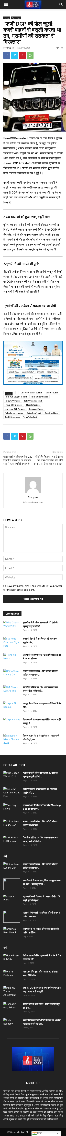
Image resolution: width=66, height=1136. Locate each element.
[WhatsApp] (30, 55)
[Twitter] (14, 55)
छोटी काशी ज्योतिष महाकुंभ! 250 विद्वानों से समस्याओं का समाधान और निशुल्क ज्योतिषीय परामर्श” (17, 460)
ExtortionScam (52, 392)
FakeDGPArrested (12, 400)
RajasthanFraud (34, 413)
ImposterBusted (36, 409)
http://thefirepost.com (33, 502)
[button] (5, 4)
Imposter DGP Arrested (15, 409)
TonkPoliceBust (30, 417)
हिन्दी (39, 1133)
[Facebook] (6, 55)
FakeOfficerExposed (33, 400)
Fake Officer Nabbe (39, 396)
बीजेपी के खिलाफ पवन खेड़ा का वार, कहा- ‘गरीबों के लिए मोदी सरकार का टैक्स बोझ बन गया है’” (48, 460)
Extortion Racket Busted (31, 392)
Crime (6, 18)
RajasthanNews (51, 413)
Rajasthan (16, 18)
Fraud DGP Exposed (14, 405)
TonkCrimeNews (12, 417)
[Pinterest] (22, 55)
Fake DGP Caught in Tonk (16, 396)
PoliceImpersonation (14, 413)
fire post (10, 47)
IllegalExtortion (33, 405)
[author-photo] (33, 492)
